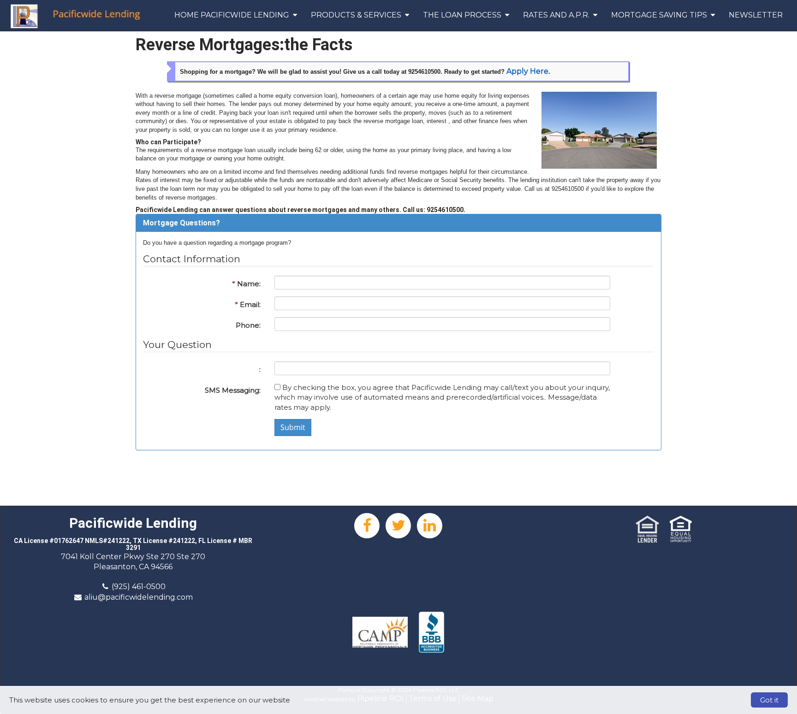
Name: (246, 283)
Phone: (248, 325)
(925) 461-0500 (139, 586)
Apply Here (527, 71)
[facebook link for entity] (367, 524)
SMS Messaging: (233, 390)
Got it (769, 700)
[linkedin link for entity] (430, 524)
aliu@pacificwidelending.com (138, 597)
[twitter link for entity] (398, 524)
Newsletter (756, 15)
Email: (248, 304)
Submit (292, 427)
